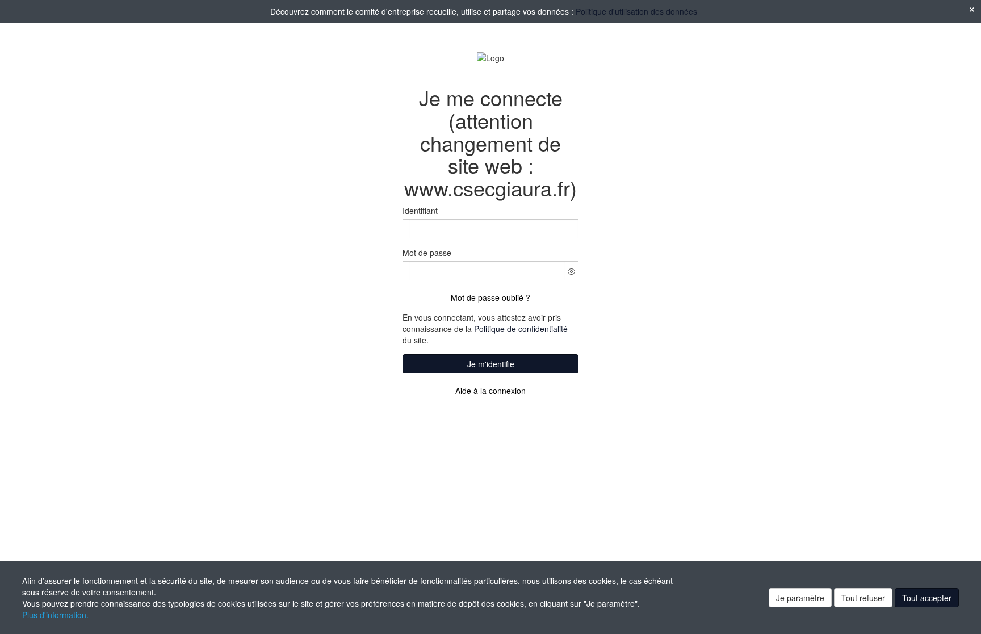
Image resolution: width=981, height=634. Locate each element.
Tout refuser (863, 597)
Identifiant (420, 210)
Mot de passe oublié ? (490, 297)
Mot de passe (427, 252)
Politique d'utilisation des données (636, 11)
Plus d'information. (55, 614)
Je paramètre (800, 597)
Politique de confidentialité (521, 328)
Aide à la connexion (490, 390)
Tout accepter (926, 597)
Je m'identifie (490, 364)
